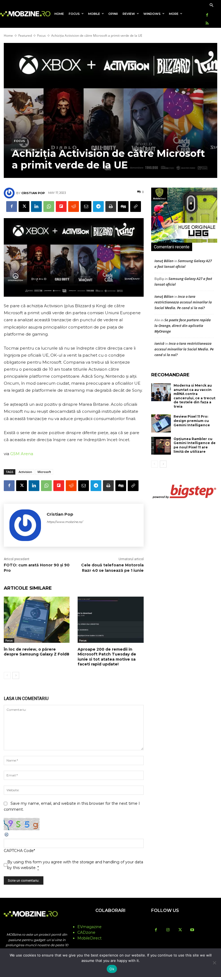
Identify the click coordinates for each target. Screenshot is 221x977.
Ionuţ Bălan (164, 260)
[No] (214, 962)
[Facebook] (207, 15)
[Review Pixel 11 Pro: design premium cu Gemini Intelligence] (161, 423)
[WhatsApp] (48, 206)
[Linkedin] (36, 206)
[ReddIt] (73, 206)
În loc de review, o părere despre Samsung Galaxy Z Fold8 (36, 652)
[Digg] (123, 206)
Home (8, 35)
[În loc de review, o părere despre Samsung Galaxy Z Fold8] (37, 620)
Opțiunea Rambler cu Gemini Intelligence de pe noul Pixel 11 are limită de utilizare (195, 445)
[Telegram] (98, 206)
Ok (111, 969)
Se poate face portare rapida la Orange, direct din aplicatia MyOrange (182, 325)
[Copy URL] (135, 206)
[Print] (110, 206)
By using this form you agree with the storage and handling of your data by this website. (75, 865)
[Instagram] (168, 930)
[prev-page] (7, 675)
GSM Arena (21, 453)
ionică (159, 343)
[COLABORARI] (110, 921)
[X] (24, 206)
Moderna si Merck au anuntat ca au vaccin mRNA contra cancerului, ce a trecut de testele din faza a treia (194, 395)
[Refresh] (7, 835)
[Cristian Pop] (10, 193)
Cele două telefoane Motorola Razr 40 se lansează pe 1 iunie (112, 568)
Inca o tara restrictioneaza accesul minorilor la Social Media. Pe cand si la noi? (183, 302)
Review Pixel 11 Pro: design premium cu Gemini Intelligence (192, 420)
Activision (25, 472)
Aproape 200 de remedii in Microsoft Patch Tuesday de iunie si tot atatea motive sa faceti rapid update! (107, 657)
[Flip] (61, 206)
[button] (211, 5)
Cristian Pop (33, 193)
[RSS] (207, 23)
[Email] (86, 206)
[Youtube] (192, 930)
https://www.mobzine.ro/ (65, 522)
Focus (41, 35)
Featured (25, 35)
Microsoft (44, 472)
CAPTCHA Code (19, 850)
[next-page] (15, 675)
